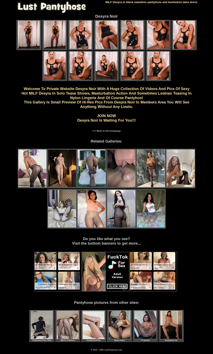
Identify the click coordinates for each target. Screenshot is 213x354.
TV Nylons (145, 340)
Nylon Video (119, 340)
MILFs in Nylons (68, 340)
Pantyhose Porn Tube (41, 340)
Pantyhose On (171, 340)
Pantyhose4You (94, 340)
